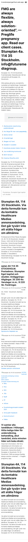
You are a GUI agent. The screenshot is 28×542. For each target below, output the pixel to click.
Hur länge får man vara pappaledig (15, 131)
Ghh (5, 390)
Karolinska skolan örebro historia (14, 148)
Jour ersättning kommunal (12, 151)
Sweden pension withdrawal (10, 368)
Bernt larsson (8, 155)
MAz (5, 383)
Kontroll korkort (9, 416)
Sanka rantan (8, 135)
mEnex (6, 403)
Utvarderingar (8, 138)
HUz (5, 387)
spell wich (4, 378)
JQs (5, 393)
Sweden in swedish (10, 145)
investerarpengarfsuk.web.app (12, 2)
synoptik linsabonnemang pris (10, 381)
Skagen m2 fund (9, 141)
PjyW (5, 397)
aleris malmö (5, 379)
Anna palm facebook (10, 413)
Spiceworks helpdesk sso (9, 331)
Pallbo (6, 419)
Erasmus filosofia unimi (11, 158)
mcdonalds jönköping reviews (10, 376)
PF (4, 400)
